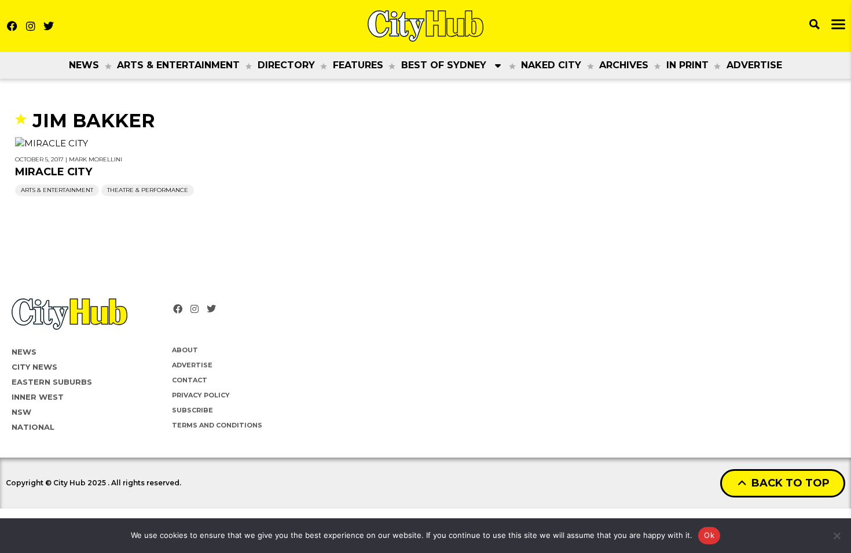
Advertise (754, 65)
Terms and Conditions (217, 425)
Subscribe (192, 410)
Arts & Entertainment (178, 65)
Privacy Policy (201, 395)
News (84, 65)
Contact (189, 380)
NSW (21, 411)
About (185, 350)
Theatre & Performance (147, 190)
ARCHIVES (623, 65)
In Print (687, 65)
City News (34, 366)
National (33, 427)
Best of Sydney (443, 65)
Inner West (38, 396)
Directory (286, 65)
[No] (836, 535)
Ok (709, 535)
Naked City (551, 65)
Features (358, 65)
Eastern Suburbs (52, 381)
